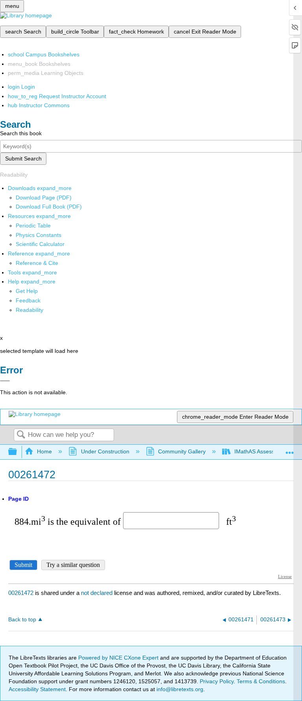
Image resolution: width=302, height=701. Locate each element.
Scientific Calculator (40, 244)
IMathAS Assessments (262, 451)
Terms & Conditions (261, 681)
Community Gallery (182, 451)
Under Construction (105, 451)
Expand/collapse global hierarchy (17, 452)
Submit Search (23, 158)
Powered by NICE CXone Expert (119, 657)
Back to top (22, 620)
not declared (97, 592)
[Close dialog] (5, 380)
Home (44, 451)
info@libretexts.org (179, 689)
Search (21, 435)
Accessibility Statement (37, 689)
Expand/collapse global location (289, 450)
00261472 (20, 592)
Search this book (21, 133)
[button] (28, 300)
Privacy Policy (217, 681)
